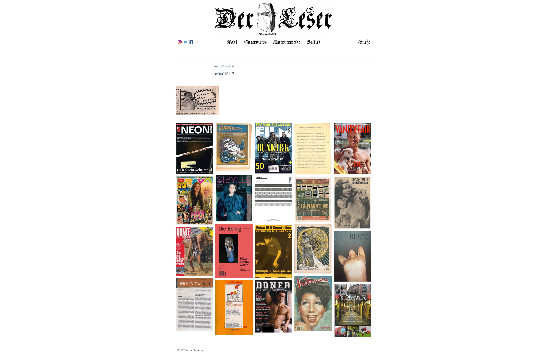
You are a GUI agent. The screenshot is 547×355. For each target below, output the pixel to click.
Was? (232, 42)
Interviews (255, 42)
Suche (364, 42)
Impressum (199, 349)
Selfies (313, 42)
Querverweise (286, 42)
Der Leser (188, 349)
